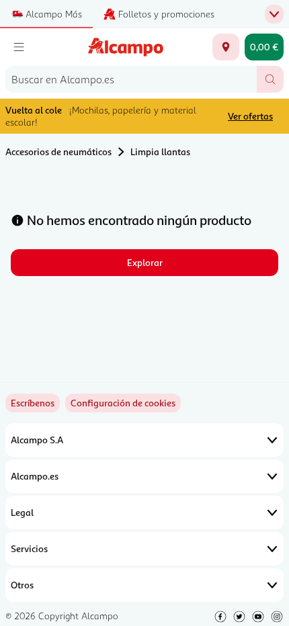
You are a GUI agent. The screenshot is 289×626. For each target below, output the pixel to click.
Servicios (29, 548)
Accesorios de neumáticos (58, 151)
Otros (22, 584)
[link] (123, 403)
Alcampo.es (34, 476)
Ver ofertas (250, 116)
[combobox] (131, 79)
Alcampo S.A (37, 439)
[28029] (225, 47)
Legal (22, 512)
